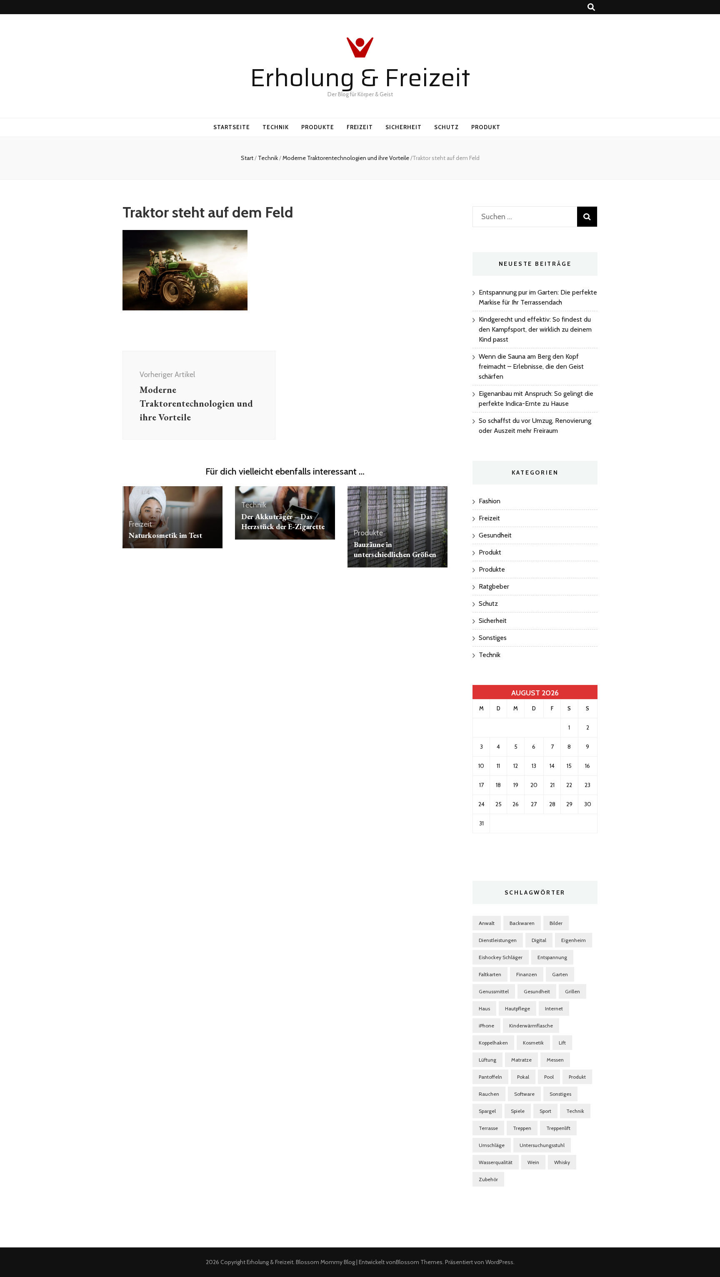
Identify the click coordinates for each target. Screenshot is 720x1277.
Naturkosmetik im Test (165, 535)
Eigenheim (573, 940)
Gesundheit (495, 535)
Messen (555, 1060)
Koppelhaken (493, 1043)
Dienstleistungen (498, 940)
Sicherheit (403, 127)
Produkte (317, 127)
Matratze (521, 1060)
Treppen (522, 1128)
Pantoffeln (490, 1077)
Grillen (572, 991)
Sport (545, 1111)
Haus (484, 1008)
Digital (539, 940)
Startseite (231, 127)
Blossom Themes (419, 1262)
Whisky (562, 1162)
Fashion (489, 501)
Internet (554, 1008)
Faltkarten (490, 974)
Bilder (556, 923)
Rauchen (489, 1094)
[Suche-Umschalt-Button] (591, 7)
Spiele (518, 1111)
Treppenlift (558, 1128)
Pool (549, 1077)
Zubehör (488, 1179)
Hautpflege (517, 1008)
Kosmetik (533, 1043)
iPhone (486, 1025)
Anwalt (487, 923)
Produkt (485, 127)
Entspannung (552, 957)
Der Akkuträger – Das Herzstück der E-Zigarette (283, 521)
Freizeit (360, 127)
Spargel (487, 1111)
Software (524, 1094)
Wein (533, 1162)
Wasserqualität (495, 1162)
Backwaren (522, 923)
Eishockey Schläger (500, 957)
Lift (562, 1043)
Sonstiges (493, 638)
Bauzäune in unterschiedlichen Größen (396, 549)
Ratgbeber (494, 586)
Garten (560, 974)
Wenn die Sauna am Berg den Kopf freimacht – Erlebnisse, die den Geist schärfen (531, 366)
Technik (275, 127)
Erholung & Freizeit (360, 77)
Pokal (523, 1077)
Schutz (446, 127)
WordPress (499, 1262)
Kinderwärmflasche (531, 1025)
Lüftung (487, 1060)
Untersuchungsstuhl (542, 1145)
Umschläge (492, 1145)
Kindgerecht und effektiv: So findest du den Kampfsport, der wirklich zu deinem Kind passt (535, 329)
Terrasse (488, 1128)
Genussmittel (494, 991)
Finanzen (526, 974)
